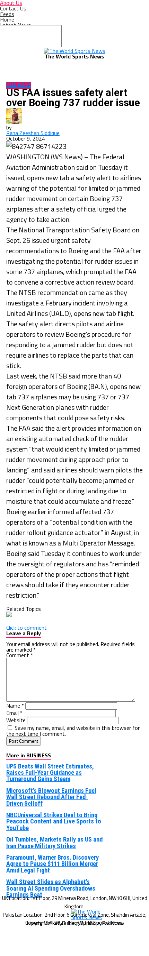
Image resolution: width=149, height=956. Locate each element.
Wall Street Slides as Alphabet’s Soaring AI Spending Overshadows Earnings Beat (50, 888)
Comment (19, 655)
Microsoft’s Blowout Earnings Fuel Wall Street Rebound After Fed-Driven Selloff (51, 797)
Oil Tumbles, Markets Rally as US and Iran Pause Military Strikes (54, 842)
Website (16, 720)
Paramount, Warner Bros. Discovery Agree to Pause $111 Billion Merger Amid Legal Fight (52, 864)
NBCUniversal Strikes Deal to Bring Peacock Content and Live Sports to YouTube (53, 821)
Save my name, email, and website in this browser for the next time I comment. (73, 731)
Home (7, 19)
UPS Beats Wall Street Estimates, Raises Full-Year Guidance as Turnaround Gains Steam (50, 773)
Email (14, 713)
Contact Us (13, 8)
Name (15, 705)
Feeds (7, 14)
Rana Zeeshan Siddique (33, 133)
